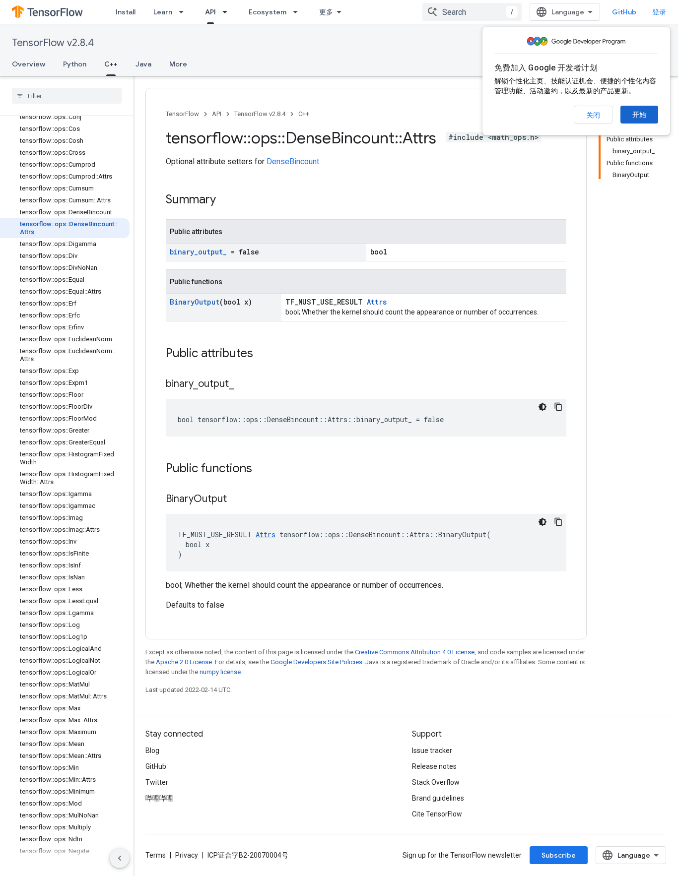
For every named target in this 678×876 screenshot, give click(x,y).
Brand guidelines (438, 798)
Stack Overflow (436, 782)
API (210, 11)
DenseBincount (293, 161)
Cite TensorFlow (437, 814)
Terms (155, 855)
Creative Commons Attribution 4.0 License (415, 652)
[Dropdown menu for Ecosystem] (298, 12)
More (178, 64)
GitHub (624, 11)
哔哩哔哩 (159, 798)
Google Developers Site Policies (316, 662)
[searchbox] (67, 96)
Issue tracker (432, 750)
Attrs (377, 302)
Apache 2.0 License (184, 662)
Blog (152, 750)
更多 (326, 11)
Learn (162, 11)
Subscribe (559, 855)
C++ (111, 64)
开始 (639, 114)
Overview (28, 64)
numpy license (220, 672)
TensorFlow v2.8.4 (53, 43)
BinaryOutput (194, 302)
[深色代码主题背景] (542, 407)
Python (74, 64)
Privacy (186, 855)
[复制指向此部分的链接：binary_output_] (244, 384)
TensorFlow (182, 114)
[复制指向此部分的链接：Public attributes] (263, 354)
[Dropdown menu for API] (228, 12)
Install (126, 11)
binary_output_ (198, 251)
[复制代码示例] (558, 407)
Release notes (434, 766)
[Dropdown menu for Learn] (184, 12)
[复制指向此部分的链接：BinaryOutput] (237, 499)
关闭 (593, 115)
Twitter (156, 782)
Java (143, 64)
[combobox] (472, 12)
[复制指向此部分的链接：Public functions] (262, 469)
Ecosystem (267, 11)
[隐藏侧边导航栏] (120, 858)
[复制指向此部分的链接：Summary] (226, 200)
